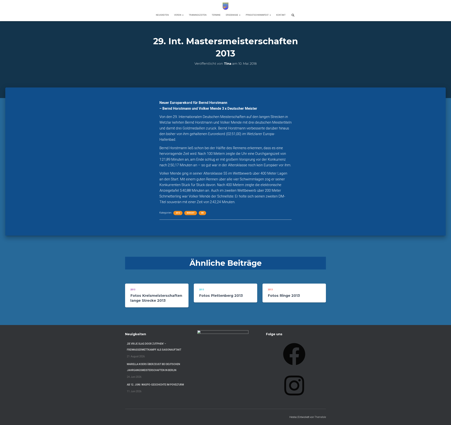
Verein (178, 15)
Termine (216, 15)
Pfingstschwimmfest (257, 15)
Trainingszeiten (197, 15)
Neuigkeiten (162, 15)
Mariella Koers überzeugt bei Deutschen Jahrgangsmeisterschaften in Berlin (153, 367)
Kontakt (281, 15)
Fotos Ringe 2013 (284, 295)
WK (202, 213)
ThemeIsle (320, 417)
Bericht (190, 213)
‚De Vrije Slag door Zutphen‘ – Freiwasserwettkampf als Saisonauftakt (154, 346)
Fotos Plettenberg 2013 (221, 295)
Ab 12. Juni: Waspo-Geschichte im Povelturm (155, 384)
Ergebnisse (232, 15)
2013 (178, 213)
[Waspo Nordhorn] (225, 6)
